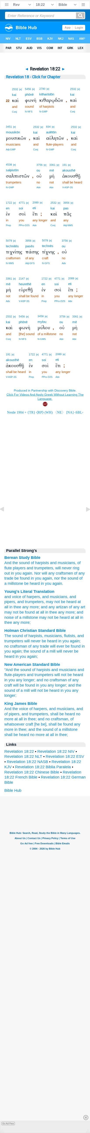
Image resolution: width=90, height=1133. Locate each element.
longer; (29, 680)
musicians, (67, 563)
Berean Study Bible (22, 557)
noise (9, 617)
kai (14, 95)
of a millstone (26, 617)
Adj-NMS (68, 225)
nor (57, 578)
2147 (22, 278)
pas (66, 208)
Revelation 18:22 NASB (27, 762)
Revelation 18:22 (19, 751)
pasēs (29, 246)
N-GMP (43, 111)
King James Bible (20, 703)
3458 (41, 316)
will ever (57, 646)
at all (39, 612)
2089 (36, 202)
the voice (20, 709)
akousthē (68, 170)
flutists (69, 636)
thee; (32, 719)
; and (43, 607)
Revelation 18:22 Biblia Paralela (43, 767)
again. (27, 573)
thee (16, 607)
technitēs (12, 246)
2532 (15, 89)
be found (22, 578)
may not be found (19, 612)
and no (42, 680)
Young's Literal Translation (29, 591)
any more (30, 607)
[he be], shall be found (53, 724)
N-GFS (46, 263)
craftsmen (64, 573)
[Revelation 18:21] (5, 519)
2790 (42, 88)
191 (64, 164)
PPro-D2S (24, 225)
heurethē (25, 284)
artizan (61, 607)
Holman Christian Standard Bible (35, 630)
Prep (8, 225)
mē (51, 170)
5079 (9, 240)
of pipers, (12, 714)
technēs (47, 246)
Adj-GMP (11, 149)
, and (44, 597)
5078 (45, 240)
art (82, 607)
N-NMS (10, 263)
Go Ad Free (8, 1123)
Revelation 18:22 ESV (65, 756)
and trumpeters (40, 675)
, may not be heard (60, 602)
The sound (13, 636)
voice (16, 597)
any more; (21, 622)
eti (34, 208)
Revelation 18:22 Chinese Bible (31, 772)
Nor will (40, 573)
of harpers (30, 597)
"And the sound (17, 670)
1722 (9, 202)
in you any (13, 680)
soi (21, 208)
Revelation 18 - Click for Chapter (33, 77)
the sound (21, 563)
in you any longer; (51, 685)
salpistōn (12, 170)
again (75, 641)
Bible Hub (12, 790)
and (53, 563)
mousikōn (13, 132)
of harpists (40, 563)
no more (37, 735)
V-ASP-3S (67, 187)
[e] (20, 89)
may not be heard (54, 617)
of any (79, 573)
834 (48, 126)
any (51, 573)
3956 (66, 202)
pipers (9, 602)
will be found (24, 685)
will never (32, 641)
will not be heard (68, 675)
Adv (38, 187)
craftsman (18, 646)
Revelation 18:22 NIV (55, 751)
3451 (9, 126)
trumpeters (34, 602)
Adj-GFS (30, 263)
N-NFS (28, 111)
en (7, 208)
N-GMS (42, 339)
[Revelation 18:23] (84, 519)
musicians (58, 597)
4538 (9, 164)
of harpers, (38, 709)
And (7, 563)
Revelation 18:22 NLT (23, 756)
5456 (28, 89)
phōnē (29, 94)
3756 (39, 164)
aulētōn (51, 132)
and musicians (63, 670)
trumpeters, (44, 568)
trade (8, 578)
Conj (14, 111)
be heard (32, 583)
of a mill (48, 651)
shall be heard (62, 714)
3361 (52, 164)
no (6, 646)
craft (8, 685)
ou (38, 170)
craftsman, (60, 719)
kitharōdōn (46, 94)
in (12, 573)
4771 (22, 202)
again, (47, 578)
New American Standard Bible (32, 664)
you (18, 573)
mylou (42, 322)
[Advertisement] (45, 506)
